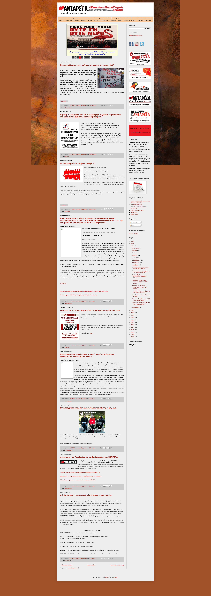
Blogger (115, 577)
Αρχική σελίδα (91, 565)
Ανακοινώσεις (62, 18)
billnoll (106, 577)
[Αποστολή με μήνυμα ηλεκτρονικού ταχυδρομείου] (105, 105)
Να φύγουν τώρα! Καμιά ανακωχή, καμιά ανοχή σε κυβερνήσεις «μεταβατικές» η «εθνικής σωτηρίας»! (87, 355)
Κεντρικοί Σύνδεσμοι (136, 204)
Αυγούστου (135, 257)
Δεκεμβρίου (135, 307)
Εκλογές (77, 20)
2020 (132, 329)
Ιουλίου (134, 255)
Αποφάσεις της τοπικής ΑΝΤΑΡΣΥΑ (100, 18)
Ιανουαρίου (135, 248)
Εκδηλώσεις (69, 20)
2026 (132, 336)
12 (102, 57)
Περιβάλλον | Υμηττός (130, 20)
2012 (132, 310)
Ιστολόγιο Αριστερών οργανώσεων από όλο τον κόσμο (140, 201)
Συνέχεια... (63, 283)
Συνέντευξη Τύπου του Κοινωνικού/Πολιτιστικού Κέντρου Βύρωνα (88, 408)
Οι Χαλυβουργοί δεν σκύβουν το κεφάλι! (77, 163)
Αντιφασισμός (85, 18)
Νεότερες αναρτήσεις (66, 565)
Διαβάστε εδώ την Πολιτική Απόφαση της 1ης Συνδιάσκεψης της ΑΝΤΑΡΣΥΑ (80, 472)
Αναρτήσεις (134, 222)
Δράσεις (61, 20)
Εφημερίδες (134, 212)
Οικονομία (113, 20)
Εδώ (91, 333)
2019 (132, 327)
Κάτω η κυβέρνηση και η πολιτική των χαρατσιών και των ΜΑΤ (87, 65)
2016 (132, 320)
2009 (132, 241)
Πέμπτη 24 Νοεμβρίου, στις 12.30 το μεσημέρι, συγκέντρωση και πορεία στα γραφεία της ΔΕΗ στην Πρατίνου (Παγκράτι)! (90, 116)
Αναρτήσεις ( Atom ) (73, 568)
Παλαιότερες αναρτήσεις (117, 565)
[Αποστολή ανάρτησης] (101, 105)
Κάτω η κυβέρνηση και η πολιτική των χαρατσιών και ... (141, 303)
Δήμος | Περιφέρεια (118, 18)
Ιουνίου (134, 253)
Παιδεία (120, 20)
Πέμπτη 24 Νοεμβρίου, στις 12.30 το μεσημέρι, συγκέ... (141, 299)
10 (96, 57)
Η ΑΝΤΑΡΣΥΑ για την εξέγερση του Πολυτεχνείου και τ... (141, 291)
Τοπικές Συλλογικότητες (137, 210)
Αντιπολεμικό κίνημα (73, 18)
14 (108, 57)
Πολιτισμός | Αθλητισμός (144, 20)
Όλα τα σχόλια (135, 225)
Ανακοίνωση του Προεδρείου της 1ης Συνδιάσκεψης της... (141, 271)
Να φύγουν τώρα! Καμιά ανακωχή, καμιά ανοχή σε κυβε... (140, 282)
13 (105, 57)
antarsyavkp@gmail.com (136, 35)
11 (99, 57)
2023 (132, 332)
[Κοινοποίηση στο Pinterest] (112, 105)
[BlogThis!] (106, 105)
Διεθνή (134, 18)
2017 (132, 322)
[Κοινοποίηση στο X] (108, 105)
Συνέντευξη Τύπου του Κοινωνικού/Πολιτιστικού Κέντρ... (139, 276)
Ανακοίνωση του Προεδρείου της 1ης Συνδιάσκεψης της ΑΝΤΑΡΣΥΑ (89, 457)
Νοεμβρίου (135, 265)
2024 (132, 334)
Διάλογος (127, 18)
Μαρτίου (134, 250)
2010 (132, 243)
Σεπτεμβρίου (136, 260)
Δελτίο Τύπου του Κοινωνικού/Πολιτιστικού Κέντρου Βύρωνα (86, 495)
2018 (132, 324)
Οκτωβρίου (135, 262)
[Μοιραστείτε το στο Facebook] (110, 105)
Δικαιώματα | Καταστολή (144, 18)
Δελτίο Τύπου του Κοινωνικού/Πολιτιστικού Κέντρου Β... (140, 267)
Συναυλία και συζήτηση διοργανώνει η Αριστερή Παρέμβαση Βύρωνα (90, 310)
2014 (132, 315)
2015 (132, 317)
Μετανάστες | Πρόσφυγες (101, 20)
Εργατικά (83, 20)
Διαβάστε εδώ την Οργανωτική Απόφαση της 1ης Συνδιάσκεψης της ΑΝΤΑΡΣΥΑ (80, 476)
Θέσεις (90, 20)
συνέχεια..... (64, 101)
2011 (132, 246)
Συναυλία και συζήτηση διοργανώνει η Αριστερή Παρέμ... (139, 287)
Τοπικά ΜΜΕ (134, 214)
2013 (132, 312)
